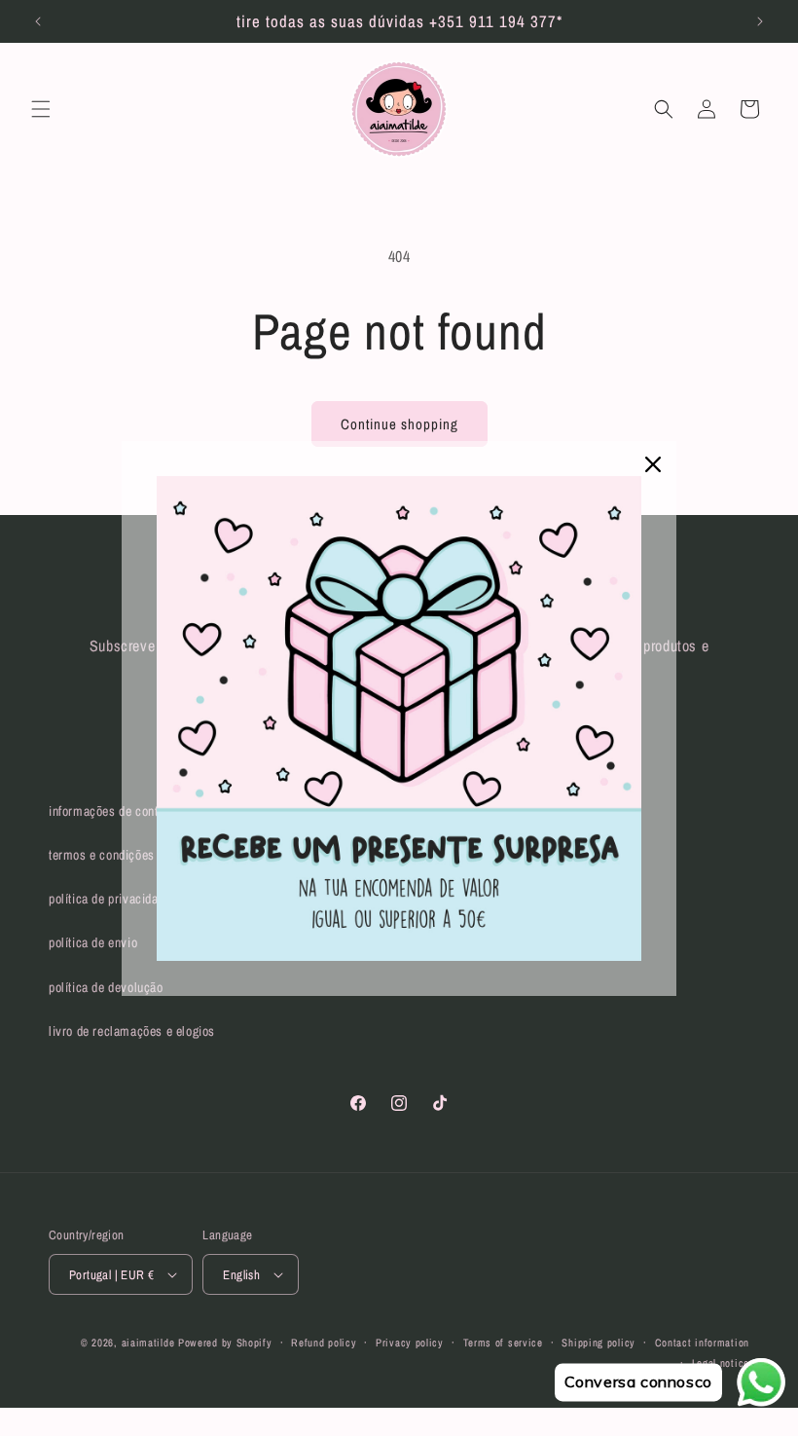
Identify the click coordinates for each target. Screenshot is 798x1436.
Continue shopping (399, 424)
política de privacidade (110, 898)
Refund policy (323, 1342)
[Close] (653, 464)
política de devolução (106, 987)
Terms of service (503, 1342)
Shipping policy (598, 1342)
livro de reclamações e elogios (132, 1031)
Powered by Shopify (225, 1342)
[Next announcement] (760, 21)
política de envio (93, 942)
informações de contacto (115, 811)
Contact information (702, 1342)
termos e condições (102, 855)
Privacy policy (410, 1342)
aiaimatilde (148, 1342)
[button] (40, 109)
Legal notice (720, 1363)
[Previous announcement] (38, 21)
